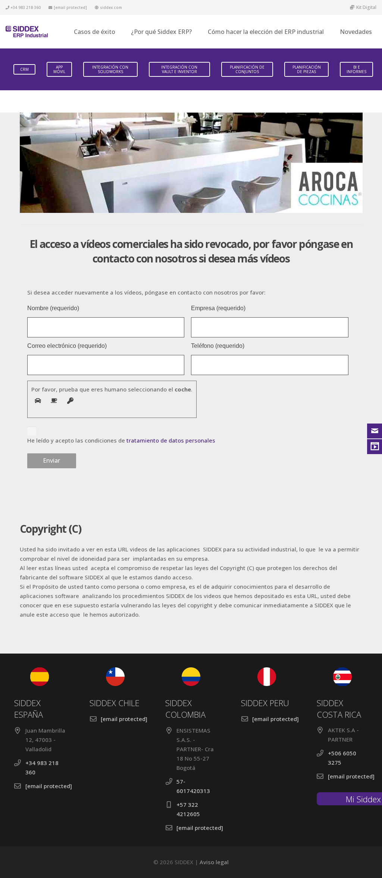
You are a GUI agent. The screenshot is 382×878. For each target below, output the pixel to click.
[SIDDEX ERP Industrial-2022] (27, 31)
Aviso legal (214, 862)
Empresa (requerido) (218, 308)
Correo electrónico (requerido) (67, 346)
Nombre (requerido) (53, 308)
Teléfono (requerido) (217, 346)
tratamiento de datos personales (170, 440)
